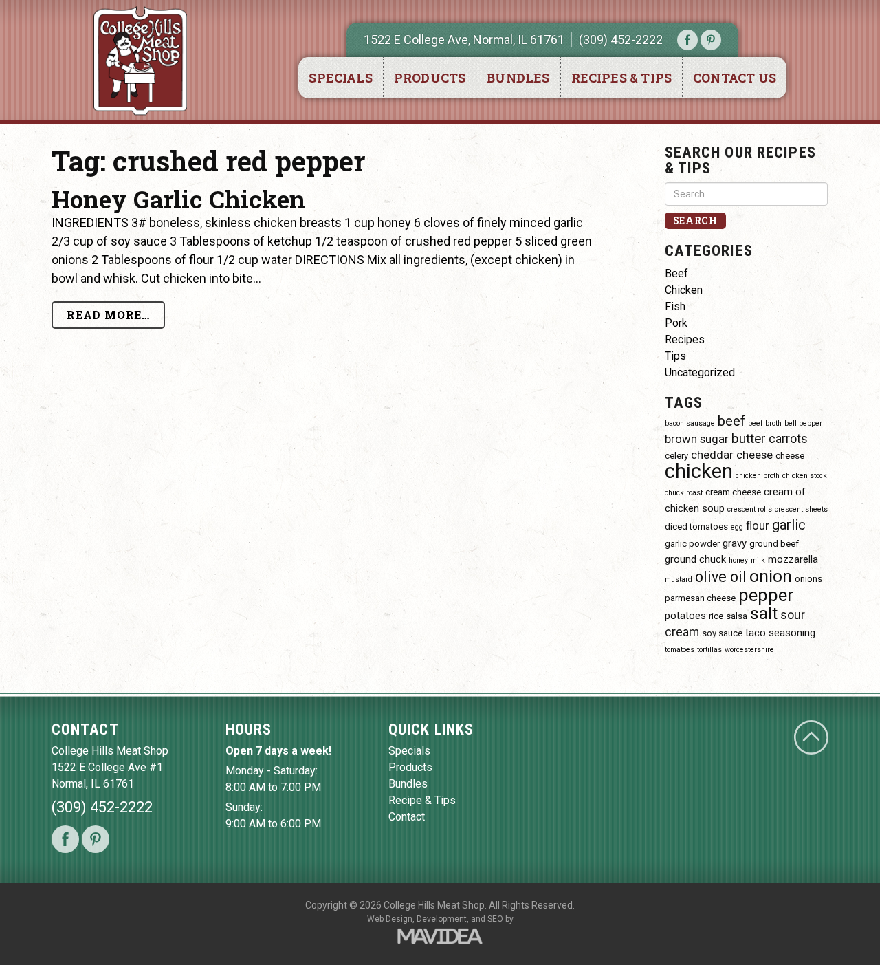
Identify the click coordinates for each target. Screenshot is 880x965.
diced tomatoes (696, 526)
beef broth (765, 423)
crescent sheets (801, 509)
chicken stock (804, 475)
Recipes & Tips (621, 77)
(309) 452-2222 (621, 39)
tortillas (709, 649)
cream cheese (733, 492)
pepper (765, 595)
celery (676, 456)
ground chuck (695, 559)
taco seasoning (780, 633)
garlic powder (692, 544)
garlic (789, 525)
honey (738, 560)
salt (764, 613)
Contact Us (734, 77)
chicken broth (758, 475)
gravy (735, 543)
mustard (678, 579)
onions (808, 579)
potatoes (685, 615)
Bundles (518, 77)
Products (429, 77)
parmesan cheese (700, 598)
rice (716, 616)
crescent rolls (749, 509)
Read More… (108, 314)
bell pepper (803, 423)
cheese (790, 456)
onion (770, 576)
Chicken (684, 289)
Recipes (685, 339)
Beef (676, 273)
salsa (736, 616)
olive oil (721, 576)
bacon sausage (690, 423)
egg (737, 527)
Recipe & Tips (422, 800)
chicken (699, 471)
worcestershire (749, 649)
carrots (788, 438)
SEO (495, 919)
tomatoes (679, 649)
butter (749, 438)
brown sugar (697, 439)
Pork (676, 322)
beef (731, 421)
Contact (406, 816)
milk (758, 560)
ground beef (774, 544)
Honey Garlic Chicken (178, 199)
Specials (340, 77)
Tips (675, 355)
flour (757, 525)
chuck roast (684, 492)
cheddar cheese (732, 455)
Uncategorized (700, 372)
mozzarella (793, 559)
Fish (675, 306)
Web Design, (391, 919)
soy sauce (722, 633)
